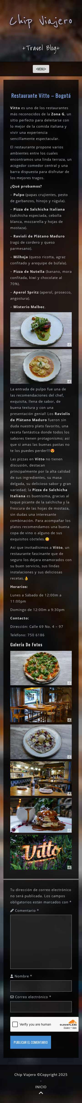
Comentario (27, 910)
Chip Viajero (41, 21)
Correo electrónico (33, 997)
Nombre (23, 976)
